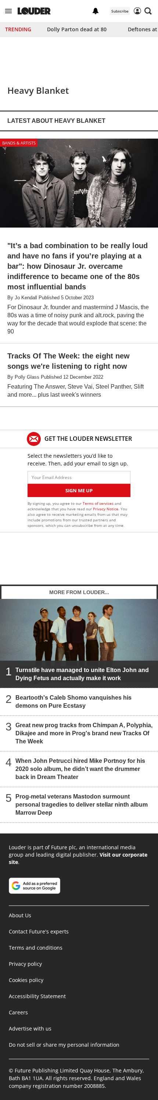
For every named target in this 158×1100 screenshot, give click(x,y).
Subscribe (120, 11)
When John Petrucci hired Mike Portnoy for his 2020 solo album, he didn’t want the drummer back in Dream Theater (80, 768)
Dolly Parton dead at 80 (77, 29)
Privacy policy (25, 963)
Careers (18, 1012)
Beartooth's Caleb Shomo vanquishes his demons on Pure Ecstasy (73, 701)
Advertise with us (30, 1028)
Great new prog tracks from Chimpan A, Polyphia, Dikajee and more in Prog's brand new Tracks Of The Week (83, 733)
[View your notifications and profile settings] (95, 11)
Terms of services (99, 503)
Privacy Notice (105, 508)
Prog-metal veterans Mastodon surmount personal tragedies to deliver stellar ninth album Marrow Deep (81, 804)
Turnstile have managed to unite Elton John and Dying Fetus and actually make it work (82, 674)
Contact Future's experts (39, 931)
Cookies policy (26, 979)
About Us (20, 915)
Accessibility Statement (37, 996)
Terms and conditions (35, 947)
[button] (8, 11)
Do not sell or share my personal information (64, 1044)
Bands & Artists (19, 143)
